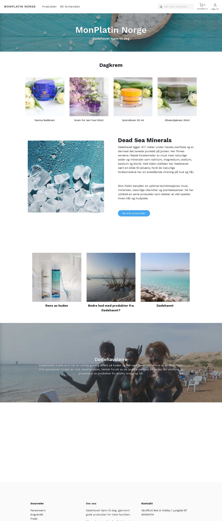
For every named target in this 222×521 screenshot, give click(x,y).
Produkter (49, 6)
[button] (29, 97)
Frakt (33, 518)
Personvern (37, 510)
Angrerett (36, 514)
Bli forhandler (70, 6)
